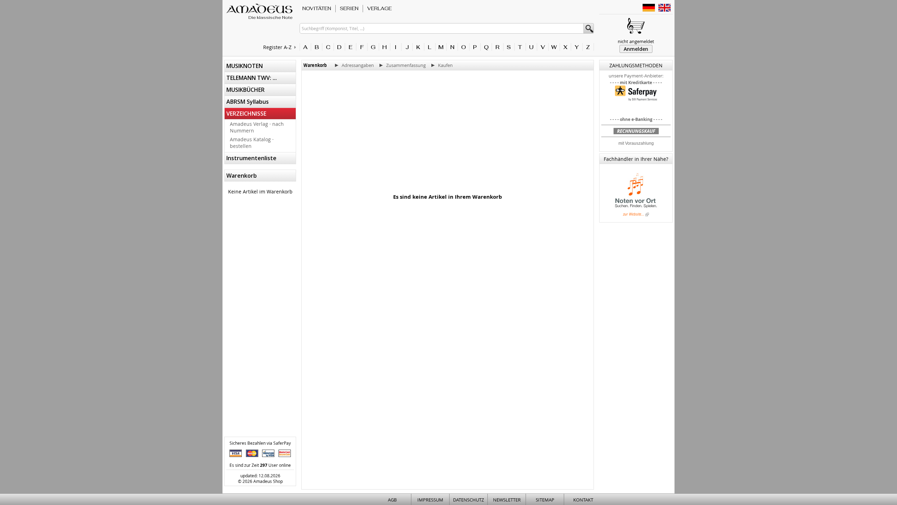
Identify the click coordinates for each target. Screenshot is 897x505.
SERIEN (349, 8)
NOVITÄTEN (316, 8)
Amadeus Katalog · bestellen (252, 142)
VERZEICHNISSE (246, 113)
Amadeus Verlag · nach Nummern (257, 127)
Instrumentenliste (251, 158)
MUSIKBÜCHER (245, 90)
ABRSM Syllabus (247, 101)
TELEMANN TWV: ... (251, 78)
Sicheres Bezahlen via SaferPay (260, 443)
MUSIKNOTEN (244, 66)
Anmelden (636, 49)
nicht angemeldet (636, 41)
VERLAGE (379, 8)
